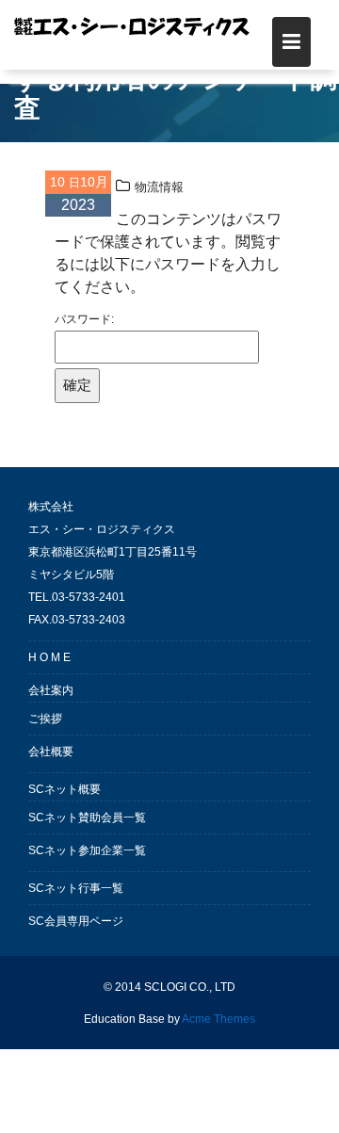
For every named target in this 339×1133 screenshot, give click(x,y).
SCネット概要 (64, 789)
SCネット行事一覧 (75, 888)
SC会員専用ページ (75, 921)
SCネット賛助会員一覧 (87, 817)
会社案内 (50, 690)
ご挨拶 (45, 718)
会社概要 (50, 751)
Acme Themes (218, 1019)
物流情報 (159, 187)
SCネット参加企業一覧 (87, 850)
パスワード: (84, 319)
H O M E (49, 657)
